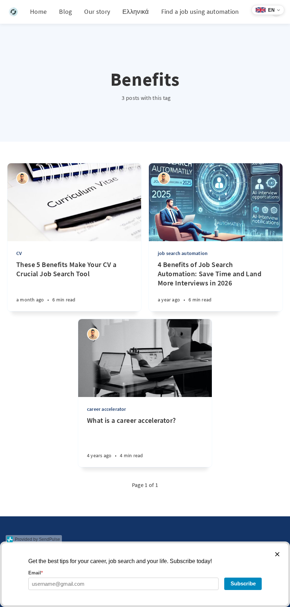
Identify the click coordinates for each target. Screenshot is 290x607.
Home (38, 11)
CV (19, 253)
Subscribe (243, 583)
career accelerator (106, 409)
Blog (65, 11)
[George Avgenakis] (22, 178)
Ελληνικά (135, 11)
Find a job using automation (200, 11)
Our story (97, 11)
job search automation (183, 253)
